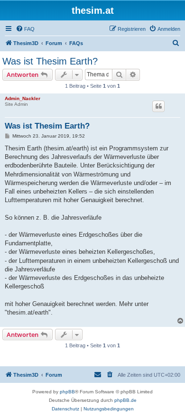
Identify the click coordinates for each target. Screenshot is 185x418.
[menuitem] (25, 29)
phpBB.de (125, 400)
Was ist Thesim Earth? (50, 61)
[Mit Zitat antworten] (158, 106)
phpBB (67, 391)
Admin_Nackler (22, 98)
